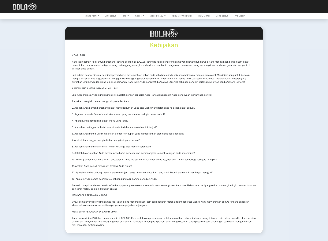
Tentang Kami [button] (90, 15)
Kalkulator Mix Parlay (182, 15)
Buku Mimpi (204, 15)
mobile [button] (138, 15)
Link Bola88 (111, 15)
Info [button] (125, 15)
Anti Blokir (240, 15)
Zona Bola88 (222, 15)
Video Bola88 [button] (157, 15)
